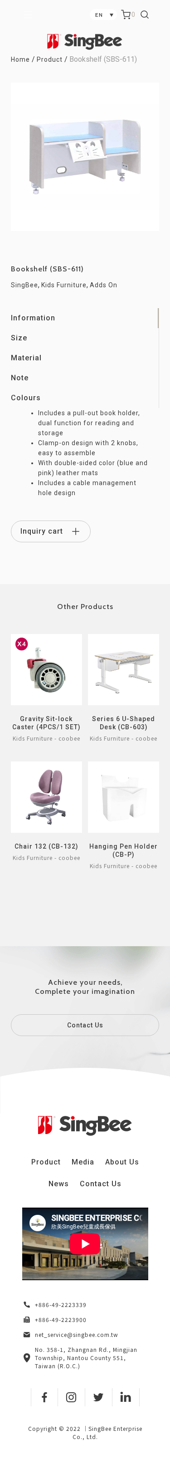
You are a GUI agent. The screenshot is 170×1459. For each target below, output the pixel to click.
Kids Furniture (64, 285)
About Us (122, 1162)
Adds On (103, 285)
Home (20, 59)
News (59, 1183)
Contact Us (85, 1025)
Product (50, 59)
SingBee (24, 285)
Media (83, 1162)
